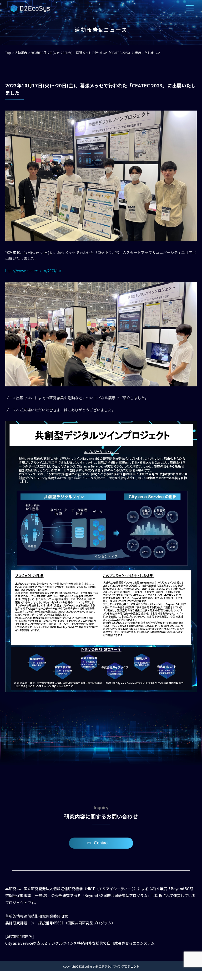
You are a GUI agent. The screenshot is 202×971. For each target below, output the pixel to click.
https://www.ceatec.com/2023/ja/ (33, 270)
